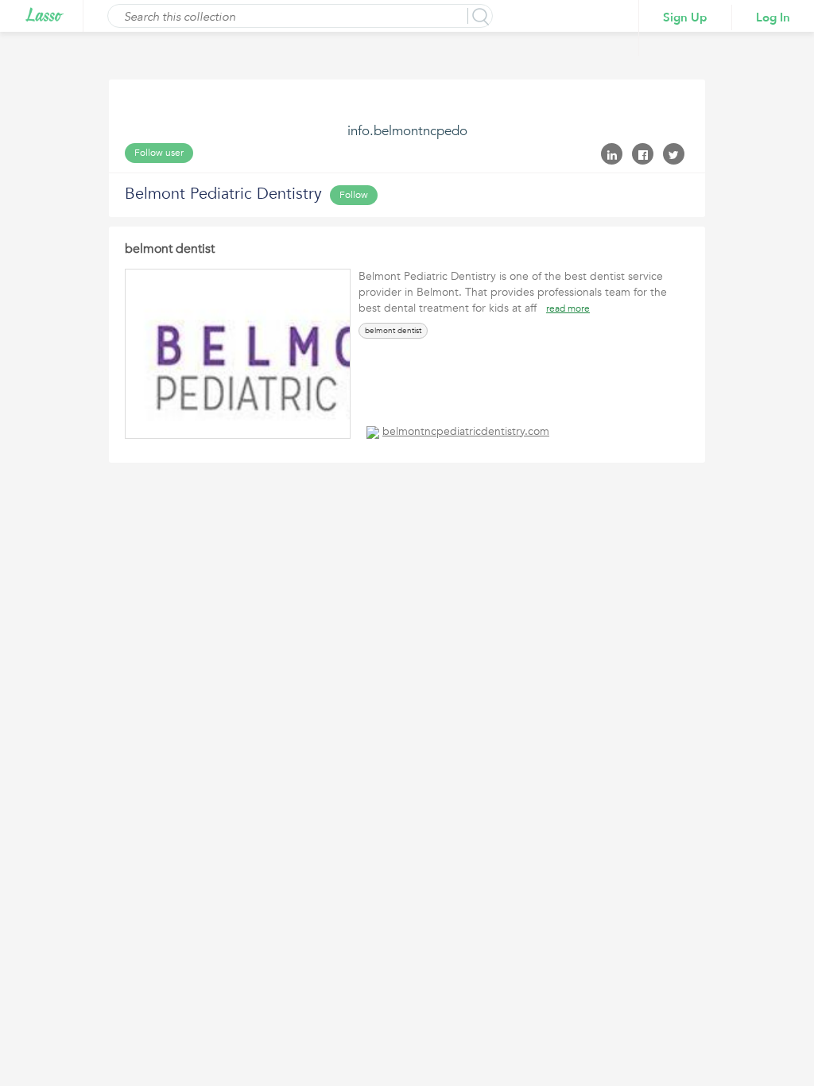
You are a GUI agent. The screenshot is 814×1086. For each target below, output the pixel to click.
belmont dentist (170, 249)
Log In (773, 17)
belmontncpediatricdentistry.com (465, 431)
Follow (353, 194)
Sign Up (685, 17)
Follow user (159, 152)
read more (568, 308)
